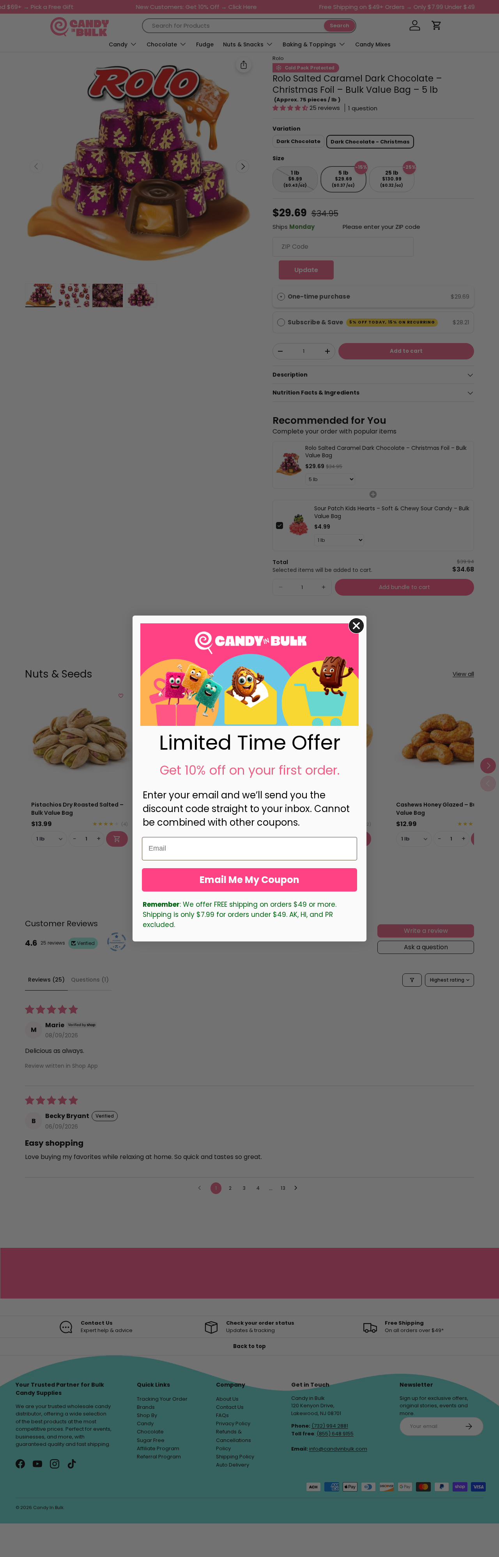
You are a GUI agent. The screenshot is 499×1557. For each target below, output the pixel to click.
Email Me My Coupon (249, 879)
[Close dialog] (356, 626)
